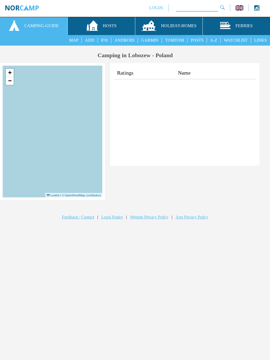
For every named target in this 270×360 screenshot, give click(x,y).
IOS (104, 40)
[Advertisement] (184, 124)
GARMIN (149, 40)
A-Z (213, 40)
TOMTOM (174, 40)
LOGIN (156, 7)
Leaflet (54, 195)
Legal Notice (112, 217)
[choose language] (239, 9)
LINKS (260, 40)
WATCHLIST (236, 40)
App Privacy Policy (192, 217)
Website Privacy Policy (149, 217)
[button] (10, 73)
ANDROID (124, 40)
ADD (89, 40)
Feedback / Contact (78, 217)
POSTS (197, 40)
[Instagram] (256, 9)
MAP (73, 40)
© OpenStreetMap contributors (81, 195)
